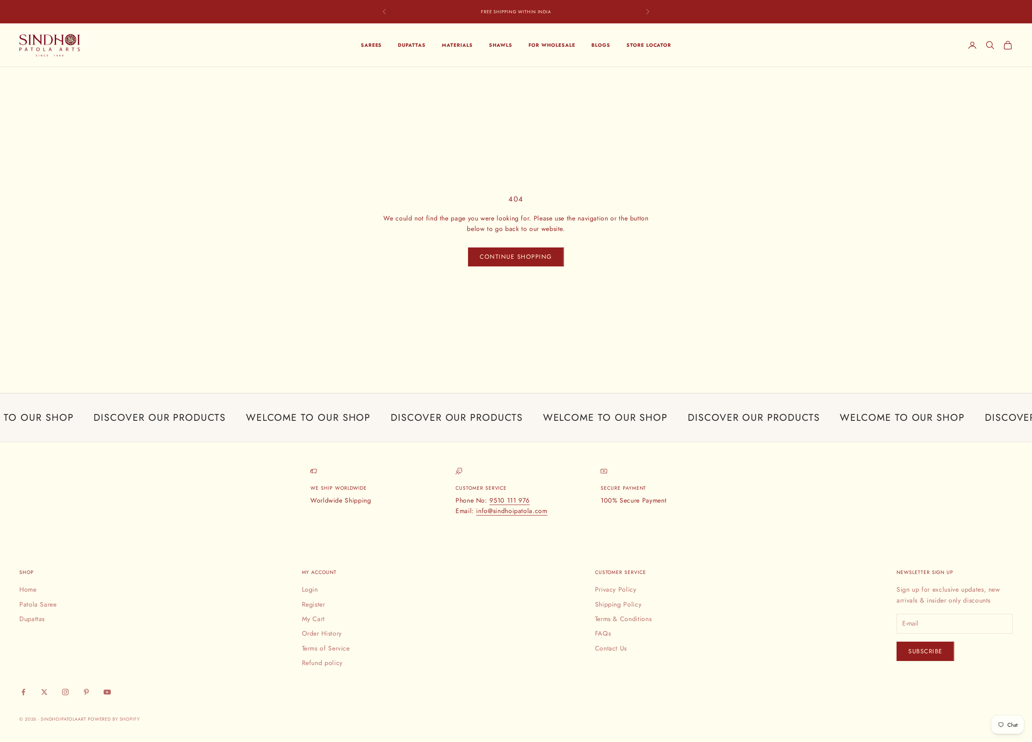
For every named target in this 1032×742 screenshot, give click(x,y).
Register (313, 604)
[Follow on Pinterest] (86, 692)
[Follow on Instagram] (65, 692)
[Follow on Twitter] (44, 692)
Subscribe (925, 651)
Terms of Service (326, 648)
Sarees (371, 45)
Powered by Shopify (114, 719)
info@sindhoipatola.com (511, 510)
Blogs (600, 45)
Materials (457, 45)
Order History (322, 633)
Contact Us (611, 648)
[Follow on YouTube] (107, 692)
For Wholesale (551, 45)
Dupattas (412, 45)
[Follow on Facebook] (23, 692)
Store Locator (648, 45)
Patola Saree (38, 604)
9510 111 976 (509, 500)
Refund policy (322, 662)
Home (28, 589)
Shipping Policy (618, 604)
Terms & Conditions (623, 619)
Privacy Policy (616, 589)
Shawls (500, 45)
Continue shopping (516, 256)
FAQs (603, 633)
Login (310, 589)
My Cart (313, 619)
